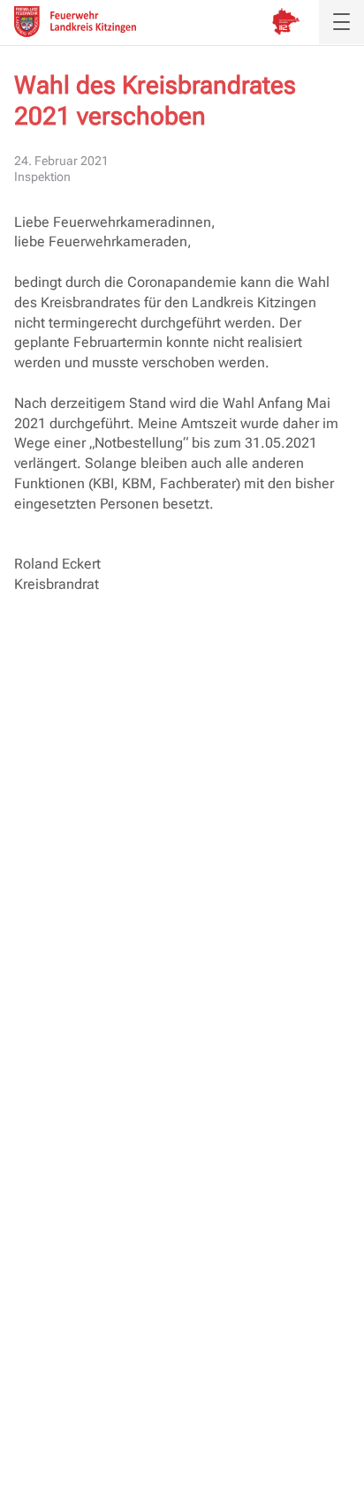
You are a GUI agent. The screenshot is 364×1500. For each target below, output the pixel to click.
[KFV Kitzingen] (75, 21)
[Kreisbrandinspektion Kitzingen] (285, 21)
